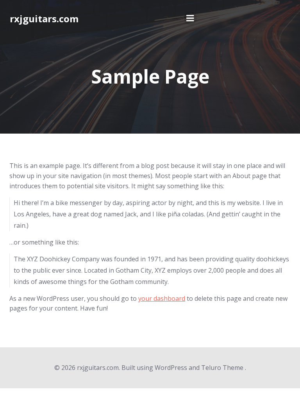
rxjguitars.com (44, 18)
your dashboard (161, 298)
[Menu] (190, 18)
